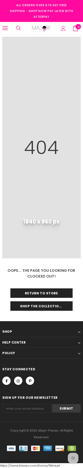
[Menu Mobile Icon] (5, 28)
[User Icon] (63, 28)
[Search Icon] (18, 28)
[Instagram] (18, 381)
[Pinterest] (30, 381)
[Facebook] (6, 381)
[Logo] (41, 28)
